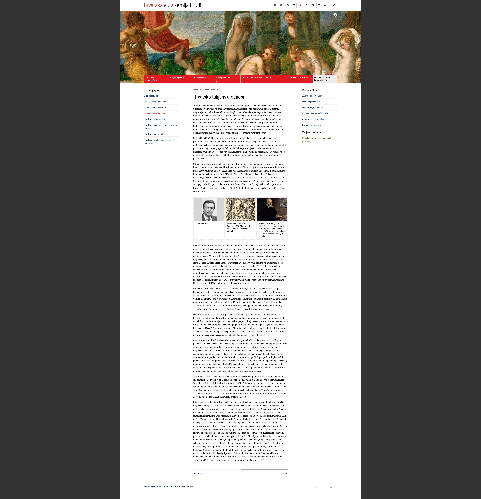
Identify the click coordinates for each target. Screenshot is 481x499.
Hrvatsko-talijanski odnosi (155, 113)
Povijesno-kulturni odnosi (155, 101)
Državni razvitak (151, 95)
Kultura (269, 77)
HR (300, 5)
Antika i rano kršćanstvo (313, 95)
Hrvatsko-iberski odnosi (154, 119)
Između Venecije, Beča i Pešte (315, 113)
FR (294, 5)
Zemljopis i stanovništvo (151, 79)
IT (306, 5)
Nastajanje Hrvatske (311, 101)
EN (281, 5)
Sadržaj (318, 487)
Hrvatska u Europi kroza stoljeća (322, 79)
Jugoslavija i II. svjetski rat (314, 119)
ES (288, 5)
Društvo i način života (299, 77)
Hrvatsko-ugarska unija (312, 107)
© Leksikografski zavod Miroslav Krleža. (160, 486)
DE (275, 5)
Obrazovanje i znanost (252, 77)
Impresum (331, 487)
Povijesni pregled (177, 77)
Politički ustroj (200, 77)
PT (319, 5)
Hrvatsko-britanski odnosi (155, 134)
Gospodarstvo (224, 77)
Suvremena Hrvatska (311, 125)
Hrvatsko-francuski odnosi (155, 107)
